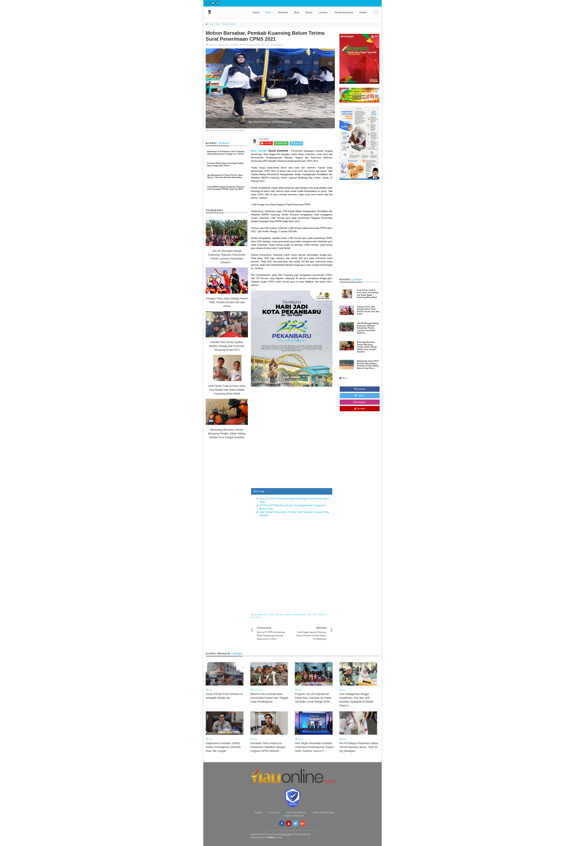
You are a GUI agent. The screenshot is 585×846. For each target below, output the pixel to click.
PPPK (315, 615)
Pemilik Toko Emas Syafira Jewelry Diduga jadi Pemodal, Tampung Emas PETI (227, 346)
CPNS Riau (279, 615)
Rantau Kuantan (229, 24)
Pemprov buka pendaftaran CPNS (298, 615)
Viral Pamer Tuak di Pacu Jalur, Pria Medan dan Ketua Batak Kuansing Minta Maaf (227, 389)
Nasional (283, 12)
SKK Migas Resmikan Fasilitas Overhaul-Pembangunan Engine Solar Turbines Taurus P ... (314, 747)
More (344, 378)
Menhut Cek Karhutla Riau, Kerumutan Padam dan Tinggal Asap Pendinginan (269, 698)
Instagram (360, 402)
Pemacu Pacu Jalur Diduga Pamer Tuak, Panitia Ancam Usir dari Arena (227, 302)
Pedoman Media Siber (323, 812)
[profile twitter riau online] (213, 3)
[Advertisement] (291, 466)
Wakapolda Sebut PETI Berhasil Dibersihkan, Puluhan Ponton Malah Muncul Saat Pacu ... (368, 364)
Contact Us (274, 812)
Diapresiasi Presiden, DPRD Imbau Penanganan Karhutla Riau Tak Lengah (223, 747)
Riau (268, 12)
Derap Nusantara (344, 12)
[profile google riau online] (302, 823)
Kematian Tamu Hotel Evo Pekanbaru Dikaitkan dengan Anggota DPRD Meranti (267, 747)
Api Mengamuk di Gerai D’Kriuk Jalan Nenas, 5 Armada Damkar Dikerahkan (225, 176)
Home (256, 12)
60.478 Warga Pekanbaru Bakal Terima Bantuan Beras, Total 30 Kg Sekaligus (358, 747)
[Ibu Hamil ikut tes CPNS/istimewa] (270, 88)
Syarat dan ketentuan (296, 812)
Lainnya (323, 12)
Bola (296, 12)
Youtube (360, 408)
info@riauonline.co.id (293, 815)
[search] (375, 12)
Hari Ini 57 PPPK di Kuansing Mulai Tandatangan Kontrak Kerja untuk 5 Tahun (271, 635)
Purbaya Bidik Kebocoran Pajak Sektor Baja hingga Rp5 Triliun (225, 164)
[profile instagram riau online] (217, 3)
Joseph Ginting (276, 45)
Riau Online (255, 617)
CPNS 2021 (323, 615)
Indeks (363, 12)
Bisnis (309, 12)
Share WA (282, 143)
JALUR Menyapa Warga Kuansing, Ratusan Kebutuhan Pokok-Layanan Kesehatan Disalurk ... (368, 328)
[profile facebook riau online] (208, 3)
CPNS (271, 615)
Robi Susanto (254, 45)
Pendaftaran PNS (260, 615)
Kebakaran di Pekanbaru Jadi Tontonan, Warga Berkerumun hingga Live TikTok (226, 152)
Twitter (361, 395)
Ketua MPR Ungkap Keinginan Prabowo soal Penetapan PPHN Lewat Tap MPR (226, 188)
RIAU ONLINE (258, 151)
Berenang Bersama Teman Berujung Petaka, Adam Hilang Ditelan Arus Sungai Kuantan (226, 433)
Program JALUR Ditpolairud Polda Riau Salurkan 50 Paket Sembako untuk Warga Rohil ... (314, 698)
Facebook (360, 389)
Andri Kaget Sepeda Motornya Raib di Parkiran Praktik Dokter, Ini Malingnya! (311, 635)
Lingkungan (258, 690)
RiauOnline (286, 834)
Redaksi (258, 812)
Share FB (297, 143)
